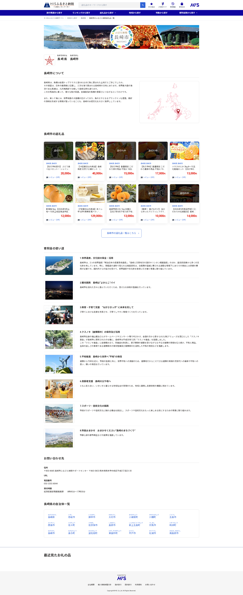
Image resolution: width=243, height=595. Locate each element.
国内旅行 (128, 585)
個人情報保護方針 (104, 585)
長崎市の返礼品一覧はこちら (121, 233)
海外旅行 (118, 585)
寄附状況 (182, 7)
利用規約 (138, 585)
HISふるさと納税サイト (55, 18)
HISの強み (151, 7)
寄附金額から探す (187, 13)
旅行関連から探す (54, 13)
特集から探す (162, 13)
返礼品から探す (107, 13)
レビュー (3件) (180, 177)
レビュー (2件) (148, 220)
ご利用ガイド (162, 7)
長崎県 (83, 18)
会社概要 (91, 585)
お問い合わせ (150, 585)
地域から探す (135, 13)
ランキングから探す (81, 13)
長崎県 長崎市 (51, 163)
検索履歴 (173, 7)
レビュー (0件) (54, 177)
